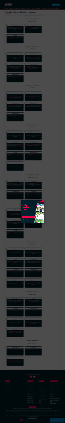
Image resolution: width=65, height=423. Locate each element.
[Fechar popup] (43, 201)
